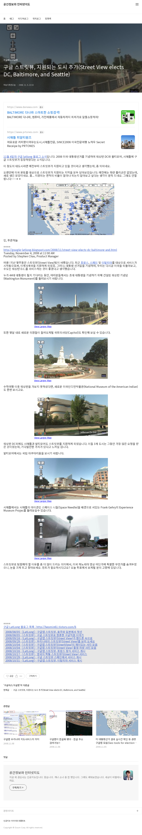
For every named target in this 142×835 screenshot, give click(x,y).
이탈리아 (107, 262)
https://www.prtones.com (22, 132)
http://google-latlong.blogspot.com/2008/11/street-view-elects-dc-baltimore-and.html (60, 249)
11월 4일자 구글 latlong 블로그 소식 (25, 156)
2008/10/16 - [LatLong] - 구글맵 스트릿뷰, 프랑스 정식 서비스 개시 (45, 650)
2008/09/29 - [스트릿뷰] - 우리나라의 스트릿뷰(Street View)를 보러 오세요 (50, 641)
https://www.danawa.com (22, 107)
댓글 (5, 757)
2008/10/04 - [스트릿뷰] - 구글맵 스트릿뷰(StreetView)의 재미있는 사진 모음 (51, 644)
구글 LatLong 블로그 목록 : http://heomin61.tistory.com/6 (39, 626)
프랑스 (84, 262)
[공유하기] (16, 676)
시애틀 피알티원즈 (19, 137)
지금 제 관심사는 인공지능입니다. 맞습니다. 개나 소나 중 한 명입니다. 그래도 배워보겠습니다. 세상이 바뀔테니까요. (65, 778)
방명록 (48, 18)
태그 (12, 18)
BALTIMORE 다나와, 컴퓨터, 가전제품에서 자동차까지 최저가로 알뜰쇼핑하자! (53, 117)
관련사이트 (8, 810)
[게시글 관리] (21, 676)
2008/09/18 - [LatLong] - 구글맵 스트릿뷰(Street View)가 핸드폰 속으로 (48, 638)
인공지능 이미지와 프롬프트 (14, 821)
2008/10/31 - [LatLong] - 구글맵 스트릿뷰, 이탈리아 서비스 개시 (43, 660)
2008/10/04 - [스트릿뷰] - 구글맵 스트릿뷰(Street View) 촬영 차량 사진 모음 (50, 647)
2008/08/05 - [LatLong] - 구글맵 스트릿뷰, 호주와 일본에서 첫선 (43, 631)
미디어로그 (23, 18)
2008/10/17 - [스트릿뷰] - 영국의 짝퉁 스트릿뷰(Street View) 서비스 (46, 654)
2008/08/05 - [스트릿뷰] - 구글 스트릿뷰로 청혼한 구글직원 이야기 (44, 635)
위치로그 (37, 18)
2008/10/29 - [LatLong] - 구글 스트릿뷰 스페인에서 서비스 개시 (43, 657)
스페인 (94, 262)
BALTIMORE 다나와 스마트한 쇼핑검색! (33, 112)
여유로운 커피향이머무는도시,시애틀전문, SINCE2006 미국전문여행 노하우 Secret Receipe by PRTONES (56, 144)
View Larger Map (43, 326)
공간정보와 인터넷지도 (16, 4)
